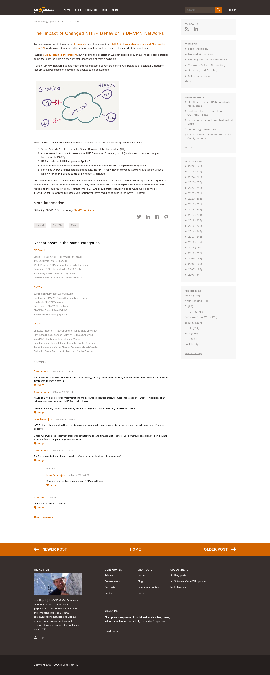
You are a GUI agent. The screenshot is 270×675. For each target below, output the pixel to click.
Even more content (149, 587)
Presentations (112, 581)
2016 (195, 220)
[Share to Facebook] (157, 217)
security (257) (193, 322)
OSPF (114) (192, 328)
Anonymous (41, 371)
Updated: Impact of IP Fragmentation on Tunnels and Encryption (65, 331)
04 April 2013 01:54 (63, 392)
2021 (195, 193)
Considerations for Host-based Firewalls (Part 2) (58, 277)
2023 (195, 182)
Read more (111, 630)
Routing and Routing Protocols (207, 59)
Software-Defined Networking (206, 65)
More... (189, 81)
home (67, 9)
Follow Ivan (180, 587)
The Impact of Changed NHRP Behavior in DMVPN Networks (99, 33)
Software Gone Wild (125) (201, 317)
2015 (195, 225)
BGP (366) (191, 333)
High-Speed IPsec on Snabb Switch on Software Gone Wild (63, 335)
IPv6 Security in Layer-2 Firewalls (50, 261)
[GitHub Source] (166, 217)
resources (91, 9)
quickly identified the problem (60, 54)
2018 (195, 209)
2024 (195, 177)
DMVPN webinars (83, 210)
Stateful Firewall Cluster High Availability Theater (58, 257)
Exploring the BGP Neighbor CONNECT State (205, 113)
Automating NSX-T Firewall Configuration (54, 273)
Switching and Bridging (202, 70)
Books (108, 593)
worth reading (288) (197, 300)
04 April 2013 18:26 (63, 450)
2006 (194, 274)
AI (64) (189, 306)
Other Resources (199, 75)
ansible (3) (191, 344)
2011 (195, 247)
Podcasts (110, 587)
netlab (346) (192, 295)
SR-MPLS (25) (194, 311)
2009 (195, 258)
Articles (109, 575)
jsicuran (39, 497)
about (114, 9)
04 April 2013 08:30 (66, 419)
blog (78, 9)
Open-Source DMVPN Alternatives (51, 306)
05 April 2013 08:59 (79, 475)
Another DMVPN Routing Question (51, 314)
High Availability (198, 48)
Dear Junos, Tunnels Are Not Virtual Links (210, 122)
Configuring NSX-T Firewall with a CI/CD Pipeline (58, 269)
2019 (195, 204)
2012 (195, 242)
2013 (195, 236)
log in (232, 9)
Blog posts (180, 575)
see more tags (193, 353)
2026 (195, 165)
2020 (195, 198)
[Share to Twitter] (139, 217)
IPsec (73, 225)
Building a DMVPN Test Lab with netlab (53, 294)
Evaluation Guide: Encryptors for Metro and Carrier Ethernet (63, 351)
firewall (39, 225)
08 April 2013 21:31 (58, 497)
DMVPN (57, 225)
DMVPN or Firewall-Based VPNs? (50, 310)
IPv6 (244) (191, 338)
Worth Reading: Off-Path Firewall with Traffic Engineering (62, 265)
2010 (195, 253)
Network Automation (201, 54)
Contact (142, 593)
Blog (140, 581)
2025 (195, 171)
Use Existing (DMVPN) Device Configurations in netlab (61, 298)
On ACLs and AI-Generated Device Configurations (209, 136)
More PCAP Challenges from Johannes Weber (57, 339)
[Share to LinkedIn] (148, 217)
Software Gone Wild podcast (190, 581)
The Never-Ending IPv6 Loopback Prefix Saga (208, 104)
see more (190, 147)
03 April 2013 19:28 (63, 371)
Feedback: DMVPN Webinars (48, 302)
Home (135, 549)
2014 (195, 231)
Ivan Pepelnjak (43, 419)
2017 (195, 215)
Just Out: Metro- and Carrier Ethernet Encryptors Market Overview (66, 347)
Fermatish (80, 43)
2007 (195, 269)
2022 (195, 187)
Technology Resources (201, 129)
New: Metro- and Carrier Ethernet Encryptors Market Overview (64, 343)
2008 (195, 263)
